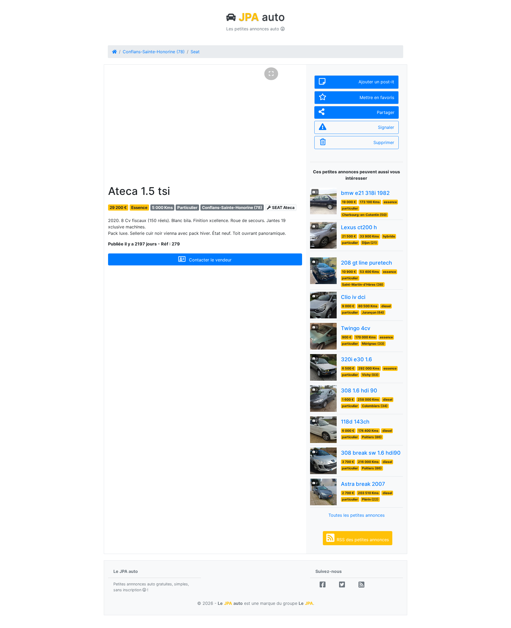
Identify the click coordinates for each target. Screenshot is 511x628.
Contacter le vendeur (210, 274)
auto (262, 16)
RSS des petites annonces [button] (363, 539)
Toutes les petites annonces (356, 515)
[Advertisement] (205, 330)
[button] (122, 130)
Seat (195, 51)
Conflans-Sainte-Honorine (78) (154, 51)
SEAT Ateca (283, 221)
